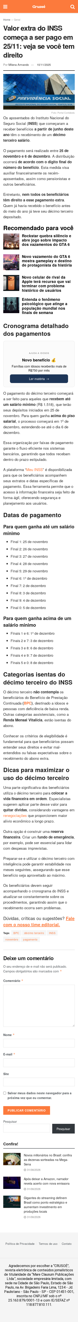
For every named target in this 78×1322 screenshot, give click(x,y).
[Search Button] (72, 6)
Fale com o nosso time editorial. (39, 921)
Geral (17, 19)
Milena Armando (18, 65)
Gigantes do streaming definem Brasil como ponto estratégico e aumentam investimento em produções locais (45, 1205)
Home (6, 19)
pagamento (30, 939)
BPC (16, 933)
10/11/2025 (44, 65)
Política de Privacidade (19, 1244)
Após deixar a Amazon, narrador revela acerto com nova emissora (47, 1181)
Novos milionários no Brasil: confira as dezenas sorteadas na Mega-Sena (48, 1159)
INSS (52, 933)
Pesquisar (10, 1121)
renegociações (15, 815)
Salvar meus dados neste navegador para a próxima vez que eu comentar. (40, 1095)
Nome (9, 1035)
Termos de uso (48, 1244)
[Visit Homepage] (39, 6)
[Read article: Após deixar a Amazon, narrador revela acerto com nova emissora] (12, 1183)
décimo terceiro (34, 933)
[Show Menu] (5, 6)
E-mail (9, 1054)
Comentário (13, 980)
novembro (11, 939)
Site (6, 1074)
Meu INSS (34, 469)
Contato (67, 1244)
